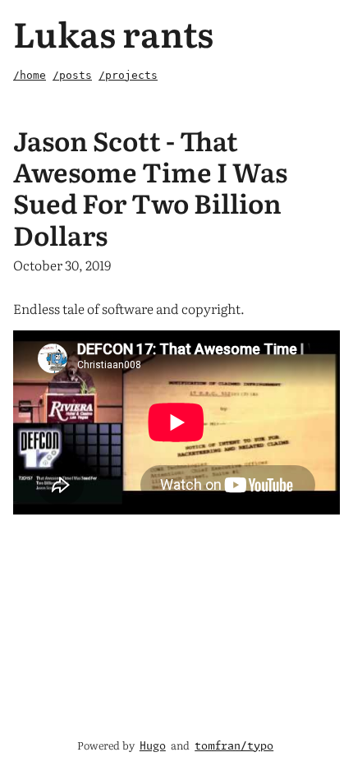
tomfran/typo (234, 746)
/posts (72, 75)
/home (29, 75)
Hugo (153, 746)
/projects (128, 75)
